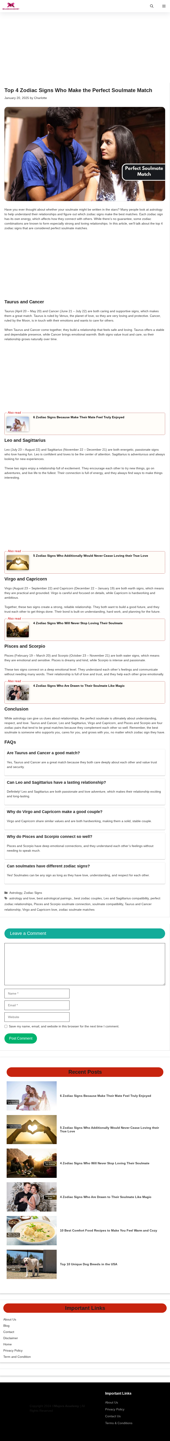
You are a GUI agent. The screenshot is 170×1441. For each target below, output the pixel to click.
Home (7, 1344)
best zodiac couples (88, 898)
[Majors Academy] (10, 6)
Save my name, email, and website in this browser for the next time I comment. (64, 1026)
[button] (152, 6)
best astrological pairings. (54, 898)
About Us (9, 1319)
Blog (6, 1325)
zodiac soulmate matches (77, 909)
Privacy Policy (13, 1350)
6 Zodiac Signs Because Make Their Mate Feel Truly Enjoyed (78, 417)
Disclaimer (10, 1338)
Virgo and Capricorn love (39, 909)
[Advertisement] (85, 50)
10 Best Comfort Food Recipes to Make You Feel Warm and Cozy (108, 1230)
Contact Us (113, 1416)
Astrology (15, 892)
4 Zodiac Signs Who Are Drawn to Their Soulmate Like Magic (79, 685)
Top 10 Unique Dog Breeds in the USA (88, 1264)
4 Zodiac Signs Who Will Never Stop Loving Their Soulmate (78, 623)
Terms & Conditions (118, 1423)
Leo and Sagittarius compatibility (126, 898)
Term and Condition (17, 1356)
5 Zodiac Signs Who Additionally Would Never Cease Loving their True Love (90, 555)
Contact (8, 1332)
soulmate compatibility (107, 904)
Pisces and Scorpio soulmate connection (62, 904)
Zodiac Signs (33, 892)
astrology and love (22, 898)
